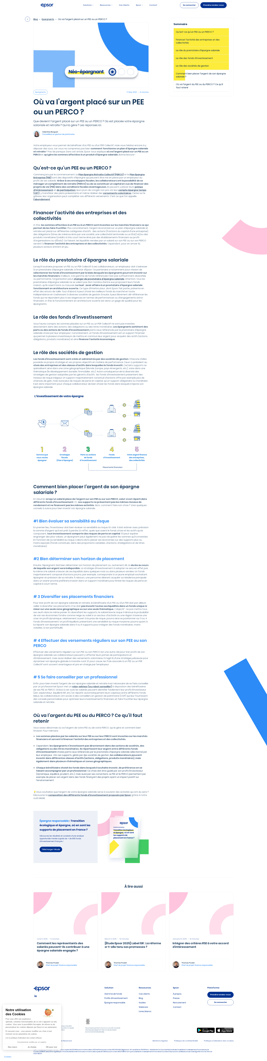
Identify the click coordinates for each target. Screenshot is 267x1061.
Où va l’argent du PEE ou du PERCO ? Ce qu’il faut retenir (199, 86)
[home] (46, 5)
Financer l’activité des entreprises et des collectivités (198, 41)
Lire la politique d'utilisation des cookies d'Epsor (24, 1038)
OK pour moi (51, 1047)
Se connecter (189, 5)
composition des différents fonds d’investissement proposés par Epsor (89, 795)
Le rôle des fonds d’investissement (194, 58)
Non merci (12, 1047)
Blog (35, 19)
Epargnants (48, 19)
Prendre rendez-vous (213, 5)
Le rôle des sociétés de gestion (192, 65)
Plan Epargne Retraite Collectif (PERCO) (101, 174)
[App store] (225, 1030)
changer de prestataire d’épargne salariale (99, 279)
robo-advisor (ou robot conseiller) (92, 686)
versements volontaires (117, 193)
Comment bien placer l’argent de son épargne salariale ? (201, 75)
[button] (8, 1057)
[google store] (206, 1030)
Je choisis (32, 1047)
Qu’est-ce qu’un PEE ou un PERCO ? (195, 32)
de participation (66, 190)
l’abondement (41, 199)
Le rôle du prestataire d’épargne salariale (198, 50)
